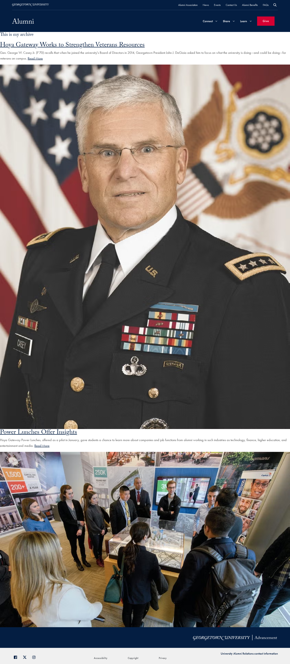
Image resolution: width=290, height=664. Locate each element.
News (206, 5)
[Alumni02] (23, 21)
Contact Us (231, 5)
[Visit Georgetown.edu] (30, 5)
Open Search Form (275, 5)
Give (266, 21)
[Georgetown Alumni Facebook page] (16, 657)
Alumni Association (188, 5)
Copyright (133, 658)
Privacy (163, 658)
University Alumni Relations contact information (249, 653)
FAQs (266, 5)
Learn (243, 21)
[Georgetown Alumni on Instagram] (35, 657)
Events (217, 5)
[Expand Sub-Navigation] (216, 21)
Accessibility (100, 658)
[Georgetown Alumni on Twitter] (26, 657)
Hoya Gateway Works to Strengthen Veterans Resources (72, 45)
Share (226, 21)
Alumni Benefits (250, 5)
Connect (208, 21)
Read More (35, 58)
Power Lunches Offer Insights (38, 432)
